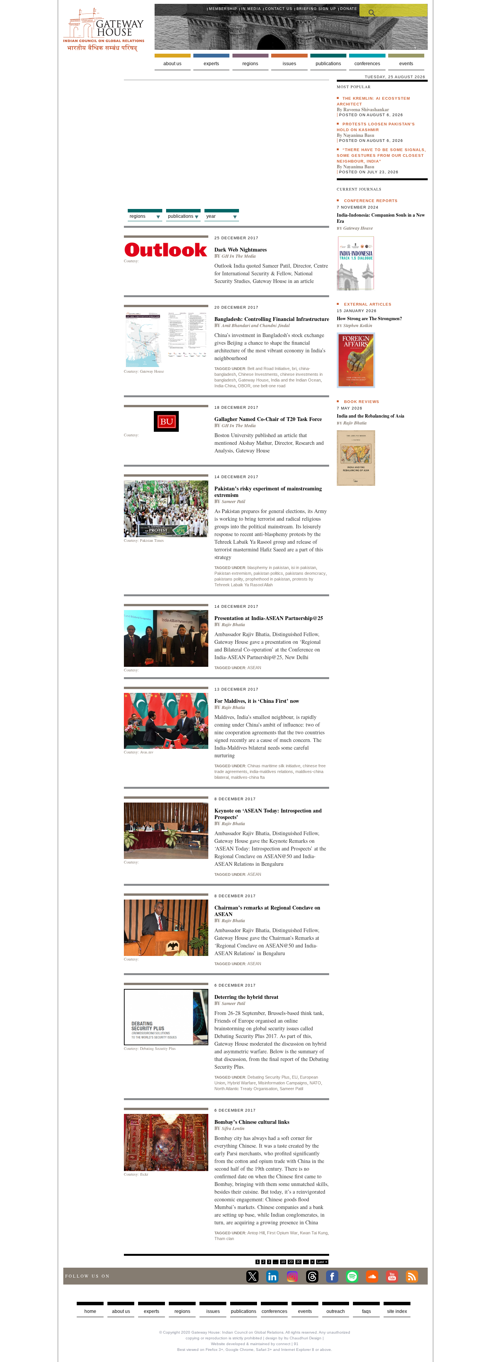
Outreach (335, 1311)
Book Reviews (361, 402)
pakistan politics (268, 573)
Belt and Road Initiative (268, 368)
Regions (250, 63)
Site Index (397, 1311)
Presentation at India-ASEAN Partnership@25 (268, 618)
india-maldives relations (271, 771)
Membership (223, 9)
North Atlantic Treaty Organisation (245, 1088)
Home (90, 1311)
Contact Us (278, 9)
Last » (322, 1262)
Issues (289, 63)
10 (283, 1262)
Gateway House (253, 380)
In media (251, 9)
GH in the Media (239, 256)
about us (121, 1311)
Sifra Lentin (233, 1128)
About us (172, 63)
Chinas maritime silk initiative (273, 765)
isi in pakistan (303, 567)
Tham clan (224, 1238)
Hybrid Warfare (241, 1083)
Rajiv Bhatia (233, 624)
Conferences (367, 63)
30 (298, 1262)
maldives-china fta (248, 777)
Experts (211, 63)
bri (294, 368)
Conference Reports (371, 201)
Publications (328, 63)
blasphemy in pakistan (268, 567)
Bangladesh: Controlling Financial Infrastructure (271, 319)
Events (406, 63)
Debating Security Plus (268, 1077)
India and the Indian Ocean (296, 380)
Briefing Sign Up (316, 9)
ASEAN (254, 667)
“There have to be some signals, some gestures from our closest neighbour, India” (381, 155)
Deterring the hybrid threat (246, 997)
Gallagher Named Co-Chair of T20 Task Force (268, 419)
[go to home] (103, 49)
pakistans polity (228, 579)
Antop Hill (256, 1232)
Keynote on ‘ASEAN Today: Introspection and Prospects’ (268, 813)
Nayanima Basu (358, 135)
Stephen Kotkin (357, 325)
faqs (366, 1311)
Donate (348, 9)
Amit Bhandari (236, 325)
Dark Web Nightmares (240, 249)
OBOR (244, 385)
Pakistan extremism (232, 573)
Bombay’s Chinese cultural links (251, 1122)
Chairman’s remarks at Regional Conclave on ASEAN (267, 910)
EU (295, 1077)
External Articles (368, 304)
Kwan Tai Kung (314, 1232)
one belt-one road (269, 385)
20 (291, 1262)
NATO (315, 1083)
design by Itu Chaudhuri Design (293, 1338)
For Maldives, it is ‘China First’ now (256, 700)
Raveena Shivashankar (366, 109)
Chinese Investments (258, 374)
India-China (225, 385)
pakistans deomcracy (305, 573)
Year (211, 216)
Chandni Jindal (275, 325)
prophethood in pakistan (268, 579)
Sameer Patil (233, 501)
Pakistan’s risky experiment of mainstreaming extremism (268, 491)
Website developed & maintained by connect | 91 (254, 1344)
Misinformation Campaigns (282, 1083)
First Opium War (282, 1232)
